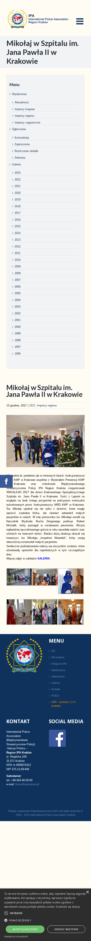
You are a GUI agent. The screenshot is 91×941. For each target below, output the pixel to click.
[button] (45, 920)
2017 (32, 405)
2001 (18, 320)
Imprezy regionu (47, 405)
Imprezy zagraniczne (27, 122)
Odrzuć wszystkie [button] (66, 929)
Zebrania (20, 157)
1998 (18, 340)
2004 (18, 300)
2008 (18, 273)
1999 (18, 333)
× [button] (87, 892)
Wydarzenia (19, 94)
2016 (18, 219)
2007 (18, 279)
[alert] (45, 914)
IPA (53, 651)
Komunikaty (22, 137)
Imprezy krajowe (25, 109)
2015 (18, 226)
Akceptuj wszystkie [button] (25, 929)
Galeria (16, 164)
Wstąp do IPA (59, 663)
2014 (18, 233)
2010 (18, 259)
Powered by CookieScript (16, 936)
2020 (18, 192)
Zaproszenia (22, 144)
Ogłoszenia (19, 129)
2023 (18, 172)
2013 (18, 239)
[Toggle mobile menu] (80, 21)
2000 (18, 326)
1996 (18, 353)
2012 (18, 246)
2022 (18, 179)
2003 (18, 306)
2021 (18, 186)
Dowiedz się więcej (68, 906)
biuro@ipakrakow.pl (27, 784)
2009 (18, 266)
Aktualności (22, 102)
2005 (18, 293)
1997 (18, 346)
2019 (18, 199)
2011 (17, 253)
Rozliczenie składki (26, 151)
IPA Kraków (57, 657)
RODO (55, 695)
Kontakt (55, 689)
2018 (18, 206)
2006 (18, 286)
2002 (18, 313)
